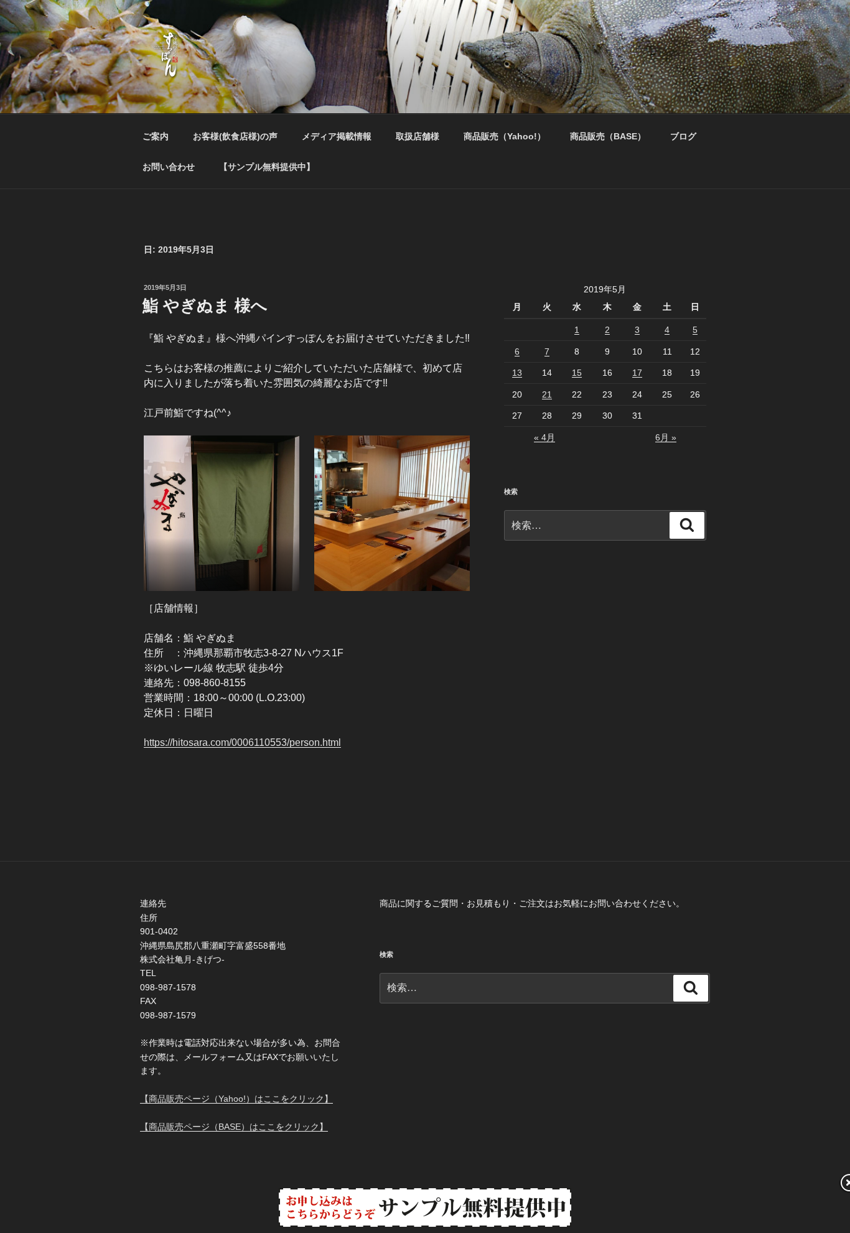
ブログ (683, 136)
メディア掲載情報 (336, 136)
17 (637, 373)
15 (577, 373)
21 (547, 394)
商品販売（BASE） (608, 136)
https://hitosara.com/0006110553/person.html (242, 742)
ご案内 (155, 136)
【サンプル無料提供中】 (267, 167)
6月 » (665, 437)
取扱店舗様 (417, 136)
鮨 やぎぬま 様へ (205, 305)
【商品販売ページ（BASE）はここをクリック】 (234, 1127)
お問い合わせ (168, 167)
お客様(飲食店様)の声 (235, 136)
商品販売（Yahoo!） (505, 136)
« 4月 (544, 437)
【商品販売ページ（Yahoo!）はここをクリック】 (236, 1099)
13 (517, 373)
